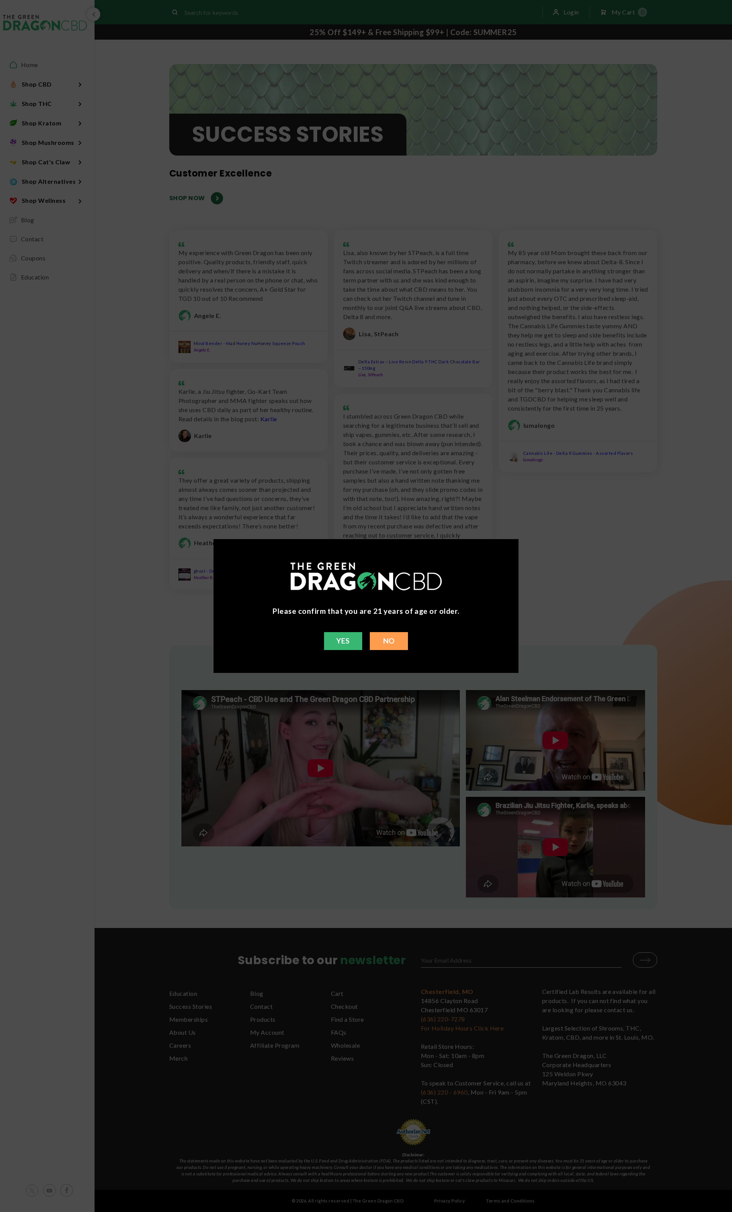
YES (343, 640)
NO (389, 640)
